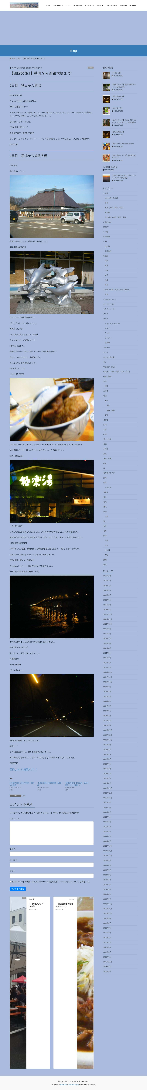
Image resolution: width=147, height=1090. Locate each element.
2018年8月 (107, 966)
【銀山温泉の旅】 (118, 96)
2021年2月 (107, 894)
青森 (106, 285)
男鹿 (106, 203)
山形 (106, 270)
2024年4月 (107, 711)
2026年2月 (107, 605)
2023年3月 (107, 773)
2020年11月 (107, 909)
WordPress (63, 1084)
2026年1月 (107, 609)
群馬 (105, 507)
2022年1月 (107, 841)
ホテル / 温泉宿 (108, 357)
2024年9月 (107, 687)
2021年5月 (107, 880)
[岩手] (18, 982)
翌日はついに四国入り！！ (23, 769)
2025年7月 (107, 638)
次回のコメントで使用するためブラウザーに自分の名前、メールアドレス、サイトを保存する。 (51, 882)
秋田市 (107, 212)
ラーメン (108, 338)
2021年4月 (107, 884)
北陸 (105, 396)
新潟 (106, 401)
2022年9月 (107, 802)
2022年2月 (107, 836)
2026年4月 (107, 595)
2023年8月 (107, 749)
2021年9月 (107, 860)
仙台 (106, 261)
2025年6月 (107, 643)
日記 (105, 444)
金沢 (105, 526)
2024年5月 (107, 706)
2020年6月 (107, 933)
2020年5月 (107, 937)
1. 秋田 (105, 193)
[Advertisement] (73, 28)
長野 (105, 531)
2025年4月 (107, 653)
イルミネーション (109, 299)
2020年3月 (107, 947)
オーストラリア (109, 304)
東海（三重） (108, 458)
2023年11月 (107, 735)
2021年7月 (107, 870)
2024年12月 (107, 672)
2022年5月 (107, 822)
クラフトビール (109, 309)
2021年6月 (107, 875)
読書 (106, 516)
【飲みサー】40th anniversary (123, 144)
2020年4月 (107, 942)
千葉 (106, 540)
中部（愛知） (108, 376)
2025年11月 (107, 619)
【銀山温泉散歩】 (118, 132)
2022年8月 (107, 807)
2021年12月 (107, 846)
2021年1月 (107, 899)
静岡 (105, 560)
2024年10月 (107, 682)
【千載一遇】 (116, 73)
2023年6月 (107, 759)
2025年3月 (107, 658)
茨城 (106, 555)
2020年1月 (107, 957)
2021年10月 (107, 856)
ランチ (107, 333)
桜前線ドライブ (109, 473)
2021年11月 (107, 851)
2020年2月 (107, 952)
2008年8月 (107, 971)
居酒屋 (107, 343)
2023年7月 (107, 754)
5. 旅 (105, 241)
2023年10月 (107, 740)
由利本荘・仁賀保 (111, 198)
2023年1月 (107, 783)
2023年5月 (107, 764)
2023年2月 (107, 778)
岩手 (106, 275)
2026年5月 (107, 590)
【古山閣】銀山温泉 (110, 167)
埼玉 (106, 545)
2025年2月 (107, 663)
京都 (106, 294)
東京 (105, 454)
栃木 (105, 463)
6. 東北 (105, 256)
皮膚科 (105, 492)
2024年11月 (107, 677)
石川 (106, 415)
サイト (12, 871)
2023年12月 (107, 730)
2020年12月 (107, 904)
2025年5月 (107, 648)
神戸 (105, 497)
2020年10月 (107, 913)
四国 (90, 68)
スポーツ (106, 348)
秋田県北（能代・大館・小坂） (116, 217)
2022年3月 (107, 831)
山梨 (105, 434)
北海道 (105, 391)
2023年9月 (107, 745)
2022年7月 (107, 812)
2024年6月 (107, 701)
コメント (14, 819)
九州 (105, 381)
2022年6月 (107, 817)
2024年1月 (107, 725)
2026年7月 (107, 581)
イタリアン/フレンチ (112, 323)
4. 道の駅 (106, 236)
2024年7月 (107, 696)
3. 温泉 (105, 232)
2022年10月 (107, 798)
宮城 (106, 265)
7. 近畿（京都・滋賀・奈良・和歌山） (117, 290)
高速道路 (108, 251)
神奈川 (107, 550)
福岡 (106, 386)
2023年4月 (107, 769)
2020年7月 (107, 928)
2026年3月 (107, 600)
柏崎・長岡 (111, 410)
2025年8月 (107, 634)
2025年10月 (107, 624)
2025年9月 (107, 629)
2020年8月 (107, 923)
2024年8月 (107, 692)
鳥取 (105, 565)
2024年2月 (107, 720)
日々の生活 (107, 439)
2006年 (106, 227)
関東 (105, 536)
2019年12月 (107, 962)
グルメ (105, 319)
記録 (105, 512)
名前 (13, 849)
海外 (105, 483)
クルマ (105, 314)
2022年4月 (107, 827)
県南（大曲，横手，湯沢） (114, 208)
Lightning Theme (73, 1084)
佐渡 (108, 405)
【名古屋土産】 (117, 108)
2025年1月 (107, 667)
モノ (105, 362)
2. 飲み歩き (107, 222)
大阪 (105, 429)
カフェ (107, 328)
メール (14, 860)
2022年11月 (107, 793)
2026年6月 (107, 585)
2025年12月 (107, 614)
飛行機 (107, 246)
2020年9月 (107, 918)
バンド (105, 352)
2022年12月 (107, 788)
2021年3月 (107, 889)
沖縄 (105, 478)
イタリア (108, 487)
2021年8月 (107, 865)
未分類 (105, 449)
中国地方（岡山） (109, 367)
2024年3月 (107, 716)
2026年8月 (107, 576)
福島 (106, 280)
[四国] (85, 982)
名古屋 (105, 420)
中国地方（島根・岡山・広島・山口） (117, 372)
